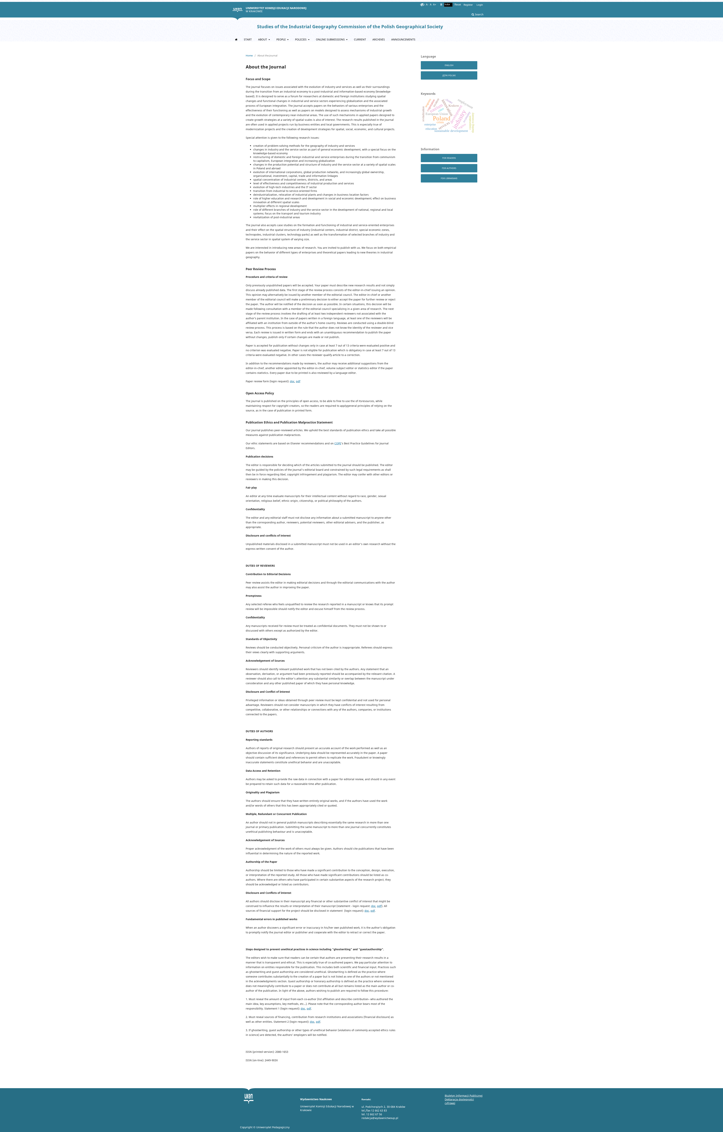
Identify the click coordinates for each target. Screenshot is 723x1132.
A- (427, 4)
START (248, 39)
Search (479, 14)
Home (249, 55)
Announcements (403, 39)
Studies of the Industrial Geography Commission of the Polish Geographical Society (350, 26)
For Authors (449, 168)
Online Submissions (330, 39)
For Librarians (449, 178)
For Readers (449, 158)
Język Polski (449, 75)
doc (292, 381)
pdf (298, 381)
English (449, 65)
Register (468, 4)
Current (360, 39)
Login (480, 4)
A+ (434, 4)
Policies (301, 39)
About (263, 39)
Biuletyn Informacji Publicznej (464, 1095)
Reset (458, 4)
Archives (378, 39)
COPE (337, 443)
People (281, 39)
